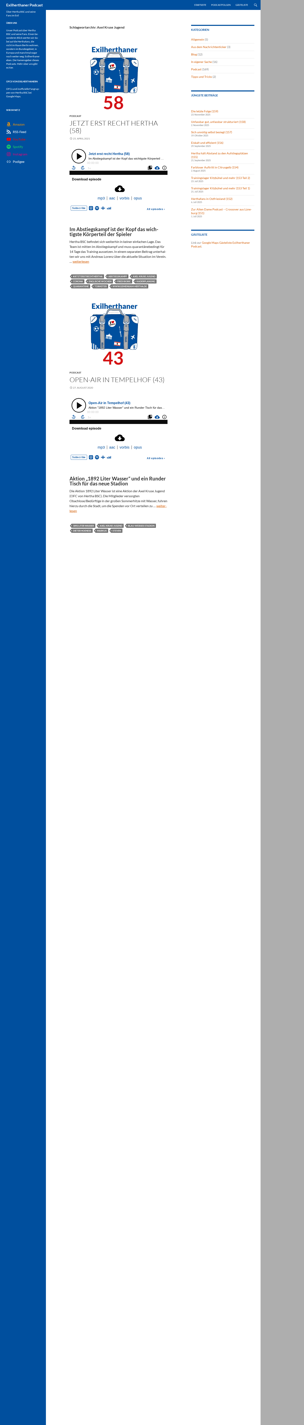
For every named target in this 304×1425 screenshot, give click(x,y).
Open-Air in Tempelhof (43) (117, 379)
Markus (102, 530)
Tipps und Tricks (201, 76)
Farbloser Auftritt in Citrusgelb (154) (214, 167)
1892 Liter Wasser (83, 525)
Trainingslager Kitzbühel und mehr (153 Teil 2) (220, 178)
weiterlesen (81, 261)
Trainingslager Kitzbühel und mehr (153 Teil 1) (220, 188)
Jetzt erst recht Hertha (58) (113, 127)
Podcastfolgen (221, 5)
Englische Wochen (100, 281)
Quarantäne (81, 286)
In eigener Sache (201, 62)
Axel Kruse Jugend (144, 276)
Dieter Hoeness (82, 530)
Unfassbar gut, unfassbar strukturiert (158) (218, 122)
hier (11, 67)
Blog (194, 54)
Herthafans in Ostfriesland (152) (211, 198)
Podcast (75, 116)
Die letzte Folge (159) (204, 111)
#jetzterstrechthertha (88, 276)
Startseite (200, 5)
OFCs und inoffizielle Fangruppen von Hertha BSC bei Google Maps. (22, 92)
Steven (117, 530)
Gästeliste (242, 5)
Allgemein (197, 39)
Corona (78, 281)
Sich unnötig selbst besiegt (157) (211, 132)
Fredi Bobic (124, 281)
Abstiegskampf (117, 276)
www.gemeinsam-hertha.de (130, 286)
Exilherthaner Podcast (24, 5)
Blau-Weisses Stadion (141, 525)
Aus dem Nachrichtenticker (208, 47)
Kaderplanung (145, 281)
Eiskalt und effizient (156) (207, 142)
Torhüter (101, 286)
